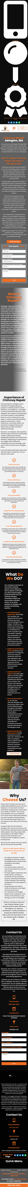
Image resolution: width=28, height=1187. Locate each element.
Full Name (5, 249)
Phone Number (7, 254)
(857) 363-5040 (15, 40)
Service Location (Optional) (12, 264)
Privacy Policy (14, 1174)
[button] (9, 122)
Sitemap (5, 1174)
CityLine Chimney (20, 1179)
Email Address (7, 259)
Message (5, 269)
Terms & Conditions (18, 1175)
